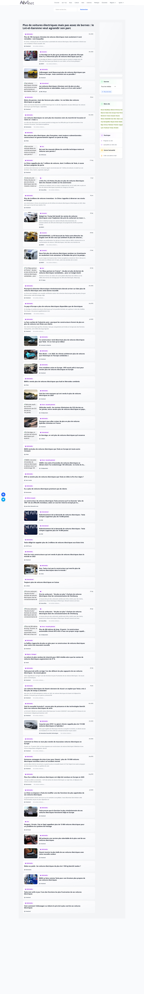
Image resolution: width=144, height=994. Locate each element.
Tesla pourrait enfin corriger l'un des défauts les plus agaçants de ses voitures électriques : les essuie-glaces (53, 672)
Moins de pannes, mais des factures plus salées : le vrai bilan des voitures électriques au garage (51, 101)
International (45, 83)
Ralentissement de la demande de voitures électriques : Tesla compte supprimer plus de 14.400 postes (62, 516)
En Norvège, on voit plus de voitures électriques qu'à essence (62, 435)
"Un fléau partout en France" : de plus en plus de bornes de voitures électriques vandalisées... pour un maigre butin (61, 272)
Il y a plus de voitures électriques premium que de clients (45, 489)
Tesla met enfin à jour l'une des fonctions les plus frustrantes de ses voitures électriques (53, 893)
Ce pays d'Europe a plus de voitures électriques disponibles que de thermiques (53, 306)
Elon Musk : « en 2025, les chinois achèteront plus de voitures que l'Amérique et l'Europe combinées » (62, 355)
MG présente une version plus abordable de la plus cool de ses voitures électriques (62, 839)
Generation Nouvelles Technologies (49, 733)
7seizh (27, 662)
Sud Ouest (28, 830)
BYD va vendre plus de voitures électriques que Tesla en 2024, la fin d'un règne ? (54, 477)
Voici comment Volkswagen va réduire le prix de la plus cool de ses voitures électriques (52, 907)
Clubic (42, 574)
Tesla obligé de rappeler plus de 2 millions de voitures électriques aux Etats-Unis (54, 542)
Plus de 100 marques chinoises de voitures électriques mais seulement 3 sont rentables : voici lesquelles (53, 38)
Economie (44, 52)
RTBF (42, 520)
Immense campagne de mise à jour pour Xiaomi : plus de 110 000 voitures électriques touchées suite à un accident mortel (51, 760)
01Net (27, 141)
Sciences (89, 2)
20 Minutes (43, 154)
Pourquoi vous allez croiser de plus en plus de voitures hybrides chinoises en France (59, 422)
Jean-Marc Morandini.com (32, 506)
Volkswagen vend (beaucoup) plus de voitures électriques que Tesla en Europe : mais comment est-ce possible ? (62, 73)
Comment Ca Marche (46, 345)
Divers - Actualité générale (48, 404)
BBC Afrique (44, 91)
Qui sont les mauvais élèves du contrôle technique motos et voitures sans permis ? (61, 150)
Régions (112, 2)
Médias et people (31, 498)
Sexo (83, 2)
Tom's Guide (29, 480)
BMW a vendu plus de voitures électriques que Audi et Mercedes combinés (52, 381)
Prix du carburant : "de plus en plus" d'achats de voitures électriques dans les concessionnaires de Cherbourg (60, 613)
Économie (104, 2)
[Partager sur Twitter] (3, 499)
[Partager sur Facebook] (3, 495)
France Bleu (43, 190)
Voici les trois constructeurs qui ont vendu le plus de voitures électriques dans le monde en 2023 (54, 555)
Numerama (28, 127)
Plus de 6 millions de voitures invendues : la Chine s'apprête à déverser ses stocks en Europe (54, 199)
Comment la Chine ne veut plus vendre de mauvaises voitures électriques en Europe (53, 743)
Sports (120, 2)
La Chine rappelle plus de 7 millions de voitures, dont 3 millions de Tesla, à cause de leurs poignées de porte (54, 164)
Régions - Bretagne (31, 654)
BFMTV (42, 64)
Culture (77, 2)
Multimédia (30, 34)
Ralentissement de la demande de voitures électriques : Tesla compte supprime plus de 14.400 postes (62, 530)
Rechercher (84, 9)
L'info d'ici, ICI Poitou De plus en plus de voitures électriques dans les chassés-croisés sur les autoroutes (61, 182)
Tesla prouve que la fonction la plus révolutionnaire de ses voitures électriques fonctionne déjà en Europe (61, 811)
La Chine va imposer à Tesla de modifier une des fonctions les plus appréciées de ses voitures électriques (54, 794)
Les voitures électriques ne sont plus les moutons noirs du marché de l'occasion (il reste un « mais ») (54, 119)
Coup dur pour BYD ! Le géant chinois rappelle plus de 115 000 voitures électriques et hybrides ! (62, 725)
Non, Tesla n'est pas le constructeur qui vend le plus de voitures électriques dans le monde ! (59, 569)
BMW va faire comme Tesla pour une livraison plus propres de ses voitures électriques (62, 879)
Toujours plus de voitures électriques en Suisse (41, 582)
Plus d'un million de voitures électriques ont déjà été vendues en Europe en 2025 (54, 777)
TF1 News (43, 280)
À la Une (56, 2)
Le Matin (43, 438)
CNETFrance (29, 546)
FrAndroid (28, 46)
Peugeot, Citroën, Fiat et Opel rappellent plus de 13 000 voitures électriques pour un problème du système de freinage (54, 825)
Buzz (70, 2)
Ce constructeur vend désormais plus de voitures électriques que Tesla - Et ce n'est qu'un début (61, 341)
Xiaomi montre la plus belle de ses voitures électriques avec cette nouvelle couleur (61, 853)
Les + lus (64, 2)
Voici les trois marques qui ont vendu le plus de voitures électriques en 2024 (60, 394)
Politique (96, 2)
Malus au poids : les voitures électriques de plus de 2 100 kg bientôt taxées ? (52, 866)
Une (43, 146)
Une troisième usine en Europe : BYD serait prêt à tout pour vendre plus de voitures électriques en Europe (61, 368)
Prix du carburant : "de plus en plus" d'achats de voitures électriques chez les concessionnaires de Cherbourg (60, 595)
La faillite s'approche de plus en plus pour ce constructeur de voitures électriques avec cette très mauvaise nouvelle (54, 644)
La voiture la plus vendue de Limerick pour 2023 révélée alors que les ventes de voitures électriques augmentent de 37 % (53, 658)
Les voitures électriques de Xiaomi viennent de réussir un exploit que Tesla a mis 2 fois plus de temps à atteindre (55, 690)
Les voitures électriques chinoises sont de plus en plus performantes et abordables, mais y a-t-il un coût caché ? (60, 87)
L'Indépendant (44, 413)
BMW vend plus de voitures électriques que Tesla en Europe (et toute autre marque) (52, 450)
